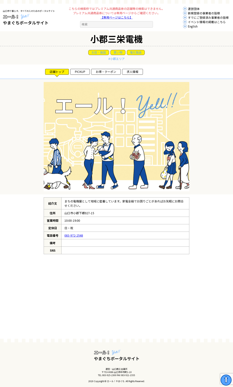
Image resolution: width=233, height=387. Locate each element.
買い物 (118, 52)
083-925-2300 (109, 375)
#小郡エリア (116, 58)
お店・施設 (98, 52)
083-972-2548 (73, 235)
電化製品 (136, 52)
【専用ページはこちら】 (116, 17)
